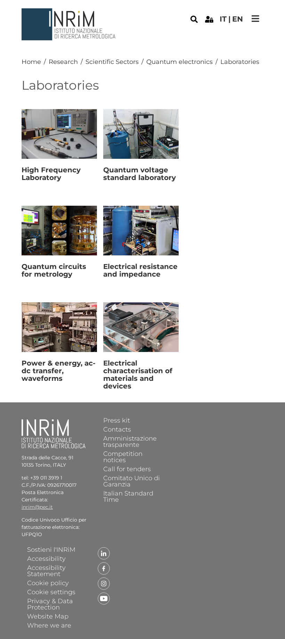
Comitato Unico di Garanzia (131, 481)
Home (31, 62)
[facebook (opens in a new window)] (104, 568)
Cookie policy (48, 582)
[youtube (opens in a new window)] (104, 598)
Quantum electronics (179, 62)
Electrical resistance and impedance (140, 270)
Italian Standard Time (128, 496)
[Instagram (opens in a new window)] (104, 583)
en (237, 19)
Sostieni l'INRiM (51, 549)
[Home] (69, 13)
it (223, 19)
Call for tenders (127, 468)
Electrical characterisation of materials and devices (137, 374)
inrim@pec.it (37, 507)
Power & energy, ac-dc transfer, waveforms (59, 371)
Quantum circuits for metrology (54, 270)
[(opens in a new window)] (209, 19)
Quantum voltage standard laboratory (139, 174)
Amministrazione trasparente (130, 441)
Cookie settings (51, 591)
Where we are (49, 625)
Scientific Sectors (112, 62)
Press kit (116, 420)
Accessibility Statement (46, 570)
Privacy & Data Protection (50, 604)
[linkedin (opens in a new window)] (104, 553)
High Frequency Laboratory (51, 174)
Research (63, 62)
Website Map (47, 616)
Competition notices (122, 456)
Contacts (117, 429)
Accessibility (46, 558)
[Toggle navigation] (255, 18)
